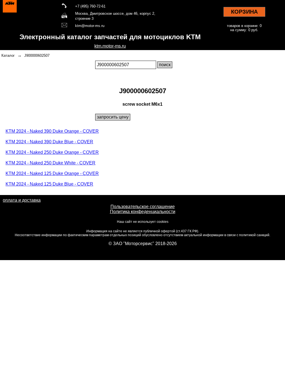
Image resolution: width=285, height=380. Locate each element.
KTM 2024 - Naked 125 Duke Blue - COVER (49, 184)
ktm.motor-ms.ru (110, 46)
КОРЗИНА (244, 12)
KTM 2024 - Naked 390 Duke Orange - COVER (52, 131)
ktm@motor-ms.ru (89, 26)
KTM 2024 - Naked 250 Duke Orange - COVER (52, 152)
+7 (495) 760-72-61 (90, 6)
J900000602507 (37, 55)
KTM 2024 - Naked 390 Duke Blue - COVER (49, 141)
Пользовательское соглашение (142, 206)
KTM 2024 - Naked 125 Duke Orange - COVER (52, 173)
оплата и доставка (22, 200)
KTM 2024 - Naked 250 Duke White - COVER (50, 163)
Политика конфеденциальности (142, 211)
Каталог (8, 55)
